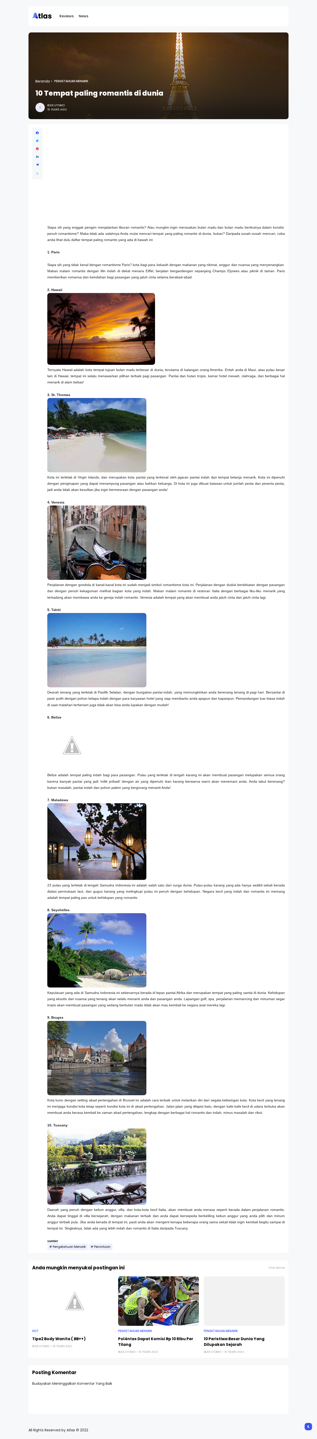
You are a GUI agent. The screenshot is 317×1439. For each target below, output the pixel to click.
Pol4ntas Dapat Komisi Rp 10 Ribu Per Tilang (155, 1341)
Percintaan (102, 1247)
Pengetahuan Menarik (71, 81)
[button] (37, 173)
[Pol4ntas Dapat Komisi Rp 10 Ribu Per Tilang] (158, 1301)
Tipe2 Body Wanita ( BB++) (59, 1338)
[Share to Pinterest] (37, 148)
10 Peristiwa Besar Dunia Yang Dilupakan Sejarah (234, 1341)
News (83, 16)
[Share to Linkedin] (37, 156)
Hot (35, 1331)
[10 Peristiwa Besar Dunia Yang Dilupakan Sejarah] (244, 1301)
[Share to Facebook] (37, 133)
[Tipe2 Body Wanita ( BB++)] (72, 1301)
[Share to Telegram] (37, 164)
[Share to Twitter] (37, 140)
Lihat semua (276, 1268)
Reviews (66, 16)
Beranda (42, 81)
